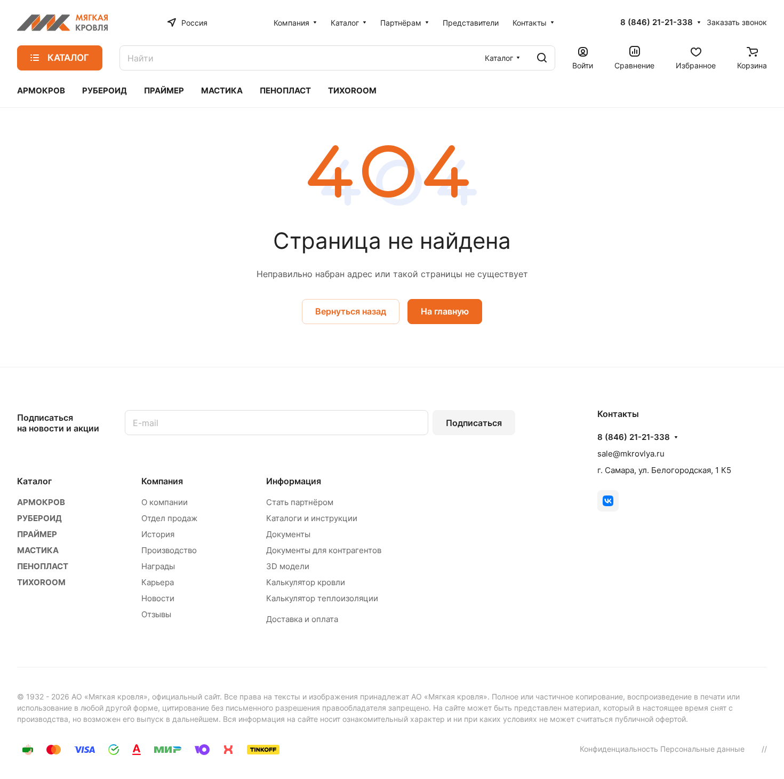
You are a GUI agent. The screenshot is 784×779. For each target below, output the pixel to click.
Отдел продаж (169, 518)
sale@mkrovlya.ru (631, 453)
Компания (162, 481)
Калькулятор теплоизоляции (322, 598)
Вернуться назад (350, 311)
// (764, 748)
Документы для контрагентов (323, 550)
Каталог (34, 481)
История (157, 534)
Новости (157, 598)
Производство (169, 550)
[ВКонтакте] (608, 501)
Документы (288, 534)
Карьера (157, 582)
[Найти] (542, 57)
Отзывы (156, 614)
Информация (293, 481)
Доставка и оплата (302, 619)
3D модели (287, 566)
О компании (164, 502)
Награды (158, 566)
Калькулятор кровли (305, 582)
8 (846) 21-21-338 (656, 22)
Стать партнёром (299, 502)
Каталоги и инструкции (311, 518)
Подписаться (474, 423)
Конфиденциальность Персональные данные (662, 748)
